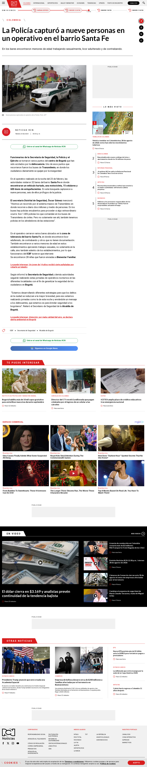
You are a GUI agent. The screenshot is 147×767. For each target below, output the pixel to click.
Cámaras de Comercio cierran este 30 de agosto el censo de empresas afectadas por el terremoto (126, 577)
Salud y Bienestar (67, 3)
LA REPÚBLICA (101, 734)
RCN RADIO (77, 740)
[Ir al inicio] (14, 4)
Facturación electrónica (53, 735)
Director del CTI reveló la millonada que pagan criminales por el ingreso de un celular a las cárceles (72, 402)
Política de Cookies (108, 764)
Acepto (136, 763)
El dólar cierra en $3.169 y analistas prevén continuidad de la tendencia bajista (36, 593)
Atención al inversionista (33, 752)
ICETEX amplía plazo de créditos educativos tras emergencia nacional (121, 400)
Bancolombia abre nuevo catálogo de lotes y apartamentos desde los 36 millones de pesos (114, 158)
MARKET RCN (126, 742)
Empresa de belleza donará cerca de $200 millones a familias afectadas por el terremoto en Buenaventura (78, 682)
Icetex (103, 396)
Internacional (38, 3)
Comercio (58, 676)
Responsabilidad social (36, 734)
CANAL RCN (133, 3)
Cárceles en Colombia (60, 396)
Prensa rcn (32, 749)
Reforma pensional (105, 168)
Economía (80, 3)
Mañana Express (42, 10)
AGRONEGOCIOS (101, 740)
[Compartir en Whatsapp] (141, 40)
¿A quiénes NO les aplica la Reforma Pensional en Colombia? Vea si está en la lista (114, 172)
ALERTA (76, 745)
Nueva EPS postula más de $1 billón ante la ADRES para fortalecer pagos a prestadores (128, 653)
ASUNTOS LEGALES (102, 737)
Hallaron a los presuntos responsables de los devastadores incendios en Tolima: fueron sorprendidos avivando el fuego (114, 203)
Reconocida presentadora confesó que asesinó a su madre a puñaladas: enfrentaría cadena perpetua (115, 187)
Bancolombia (103, 154)
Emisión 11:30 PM (137, 10)
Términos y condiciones (74, 762)
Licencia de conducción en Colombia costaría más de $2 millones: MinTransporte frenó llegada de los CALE (126, 545)
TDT (86, 734)
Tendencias (91, 3)
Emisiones (9, 10)
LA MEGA (77, 751)
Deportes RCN (53, 3)
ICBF (11, 330)
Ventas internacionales (57, 743)
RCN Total (77, 737)
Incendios (101, 198)
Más (135, 533)
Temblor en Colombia (100, 137)
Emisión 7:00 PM (106, 10)
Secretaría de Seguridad (26, 330)
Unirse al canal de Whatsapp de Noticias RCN (46, 146)
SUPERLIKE (125, 740)
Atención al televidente (37, 739)
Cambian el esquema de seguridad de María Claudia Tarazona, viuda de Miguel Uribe (126, 593)
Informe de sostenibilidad (53, 739)
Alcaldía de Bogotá (46, 330)
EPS (114, 647)
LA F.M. (76, 742)
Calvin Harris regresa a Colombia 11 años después (127, 689)
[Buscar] (144, 3)
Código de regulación (36, 743)
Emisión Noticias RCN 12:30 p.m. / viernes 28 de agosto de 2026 (126, 561)
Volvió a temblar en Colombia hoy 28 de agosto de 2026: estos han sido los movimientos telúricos (112, 142)
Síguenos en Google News (46, 348)
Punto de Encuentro (115, 3)
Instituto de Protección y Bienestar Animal (19, 396)
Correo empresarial (35, 746)
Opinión (102, 3)
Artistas (101, 182)
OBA (49, 749)
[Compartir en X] (141, 34)
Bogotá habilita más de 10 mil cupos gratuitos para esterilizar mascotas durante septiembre (23, 400)
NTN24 (76, 734)
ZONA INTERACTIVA (129, 737)
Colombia (26, 3)
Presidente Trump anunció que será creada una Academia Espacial (23, 681)
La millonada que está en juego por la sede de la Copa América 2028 (128, 672)
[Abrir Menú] (3, 3)
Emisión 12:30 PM (74, 10)
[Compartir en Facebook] (141, 27)
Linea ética (52, 746)
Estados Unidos (8, 676)
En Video (14, 533)
